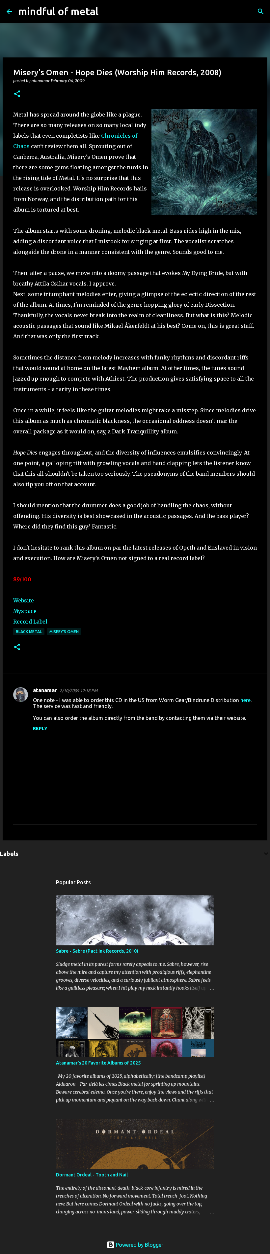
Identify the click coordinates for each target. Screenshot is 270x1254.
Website (23, 600)
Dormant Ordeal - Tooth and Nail (92, 1174)
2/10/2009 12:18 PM (78, 690)
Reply (40, 728)
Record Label (30, 621)
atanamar (45, 690)
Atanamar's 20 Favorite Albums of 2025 (98, 1063)
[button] (17, 94)
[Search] (108, 11)
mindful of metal (58, 11)
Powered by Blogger (139, 1245)
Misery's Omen (64, 631)
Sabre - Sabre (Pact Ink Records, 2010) (97, 951)
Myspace (25, 611)
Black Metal (29, 631)
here (245, 700)
